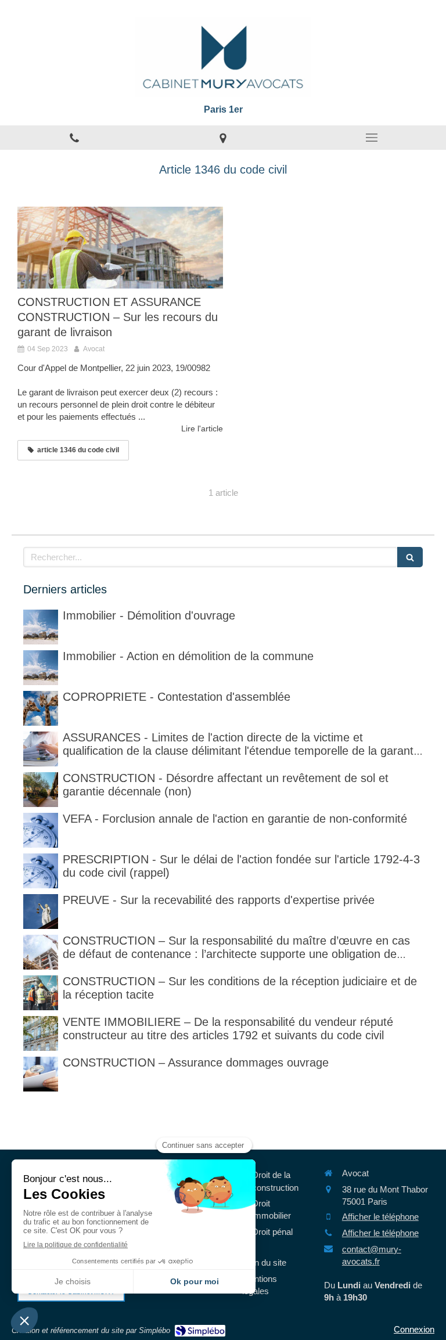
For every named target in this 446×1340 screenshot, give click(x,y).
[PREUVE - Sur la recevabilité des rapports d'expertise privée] (40, 911)
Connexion (414, 1329)
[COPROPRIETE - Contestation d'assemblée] (40, 708)
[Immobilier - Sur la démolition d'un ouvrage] (40, 627)
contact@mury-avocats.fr (371, 1255)
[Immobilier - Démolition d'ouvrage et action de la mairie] (40, 667)
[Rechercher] (410, 557)
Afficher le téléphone (380, 1217)
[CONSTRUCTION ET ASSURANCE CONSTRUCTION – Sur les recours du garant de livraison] (120, 248)
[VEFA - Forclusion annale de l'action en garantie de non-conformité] (40, 830)
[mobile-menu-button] (371, 137)
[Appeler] (74, 137)
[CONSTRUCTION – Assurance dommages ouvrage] (40, 1074)
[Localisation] (223, 137)
